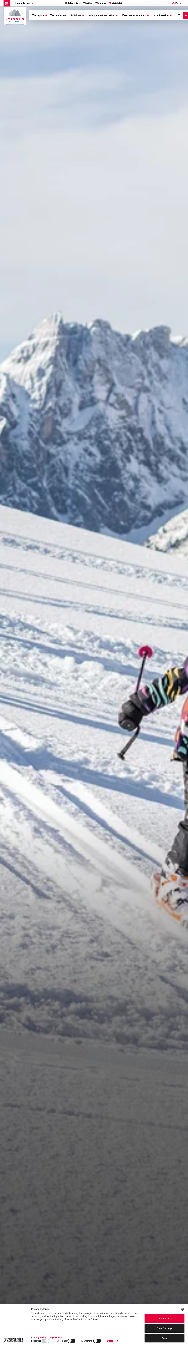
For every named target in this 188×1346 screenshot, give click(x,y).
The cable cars (58, 15)
